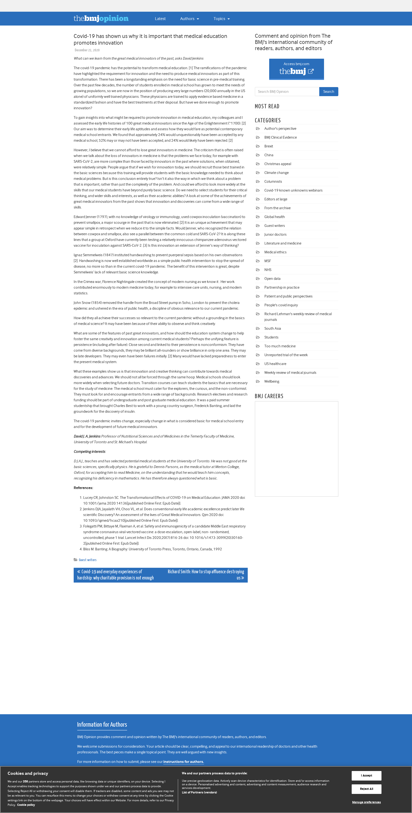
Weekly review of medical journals (290, 372)
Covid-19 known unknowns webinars (293, 190)
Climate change (276, 173)
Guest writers (88, 560)
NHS (267, 270)
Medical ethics (275, 252)
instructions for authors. (183, 762)
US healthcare (275, 364)
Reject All (366, 789)
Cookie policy (26, 805)
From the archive (277, 208)
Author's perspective (280, 128)
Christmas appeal (277, 164)
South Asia (272, 328)
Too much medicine (280, 346)
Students (271, 337)
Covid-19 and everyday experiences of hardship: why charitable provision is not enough (115, 575)
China (268, 155)
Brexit (268, 146)
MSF (267, 261)
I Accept (366, 776)
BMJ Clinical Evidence (280, 137)
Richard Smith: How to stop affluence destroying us (206, 575)
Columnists (273, 181)
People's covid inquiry (281, 305)
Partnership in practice (281, 287)
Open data (272, 278)
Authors (187, 18)
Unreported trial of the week (286, 355)
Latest (160, 18)
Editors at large (275, 199)
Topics (220, 18)
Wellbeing (271, 381)
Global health (274, 217)
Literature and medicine (282, 243)
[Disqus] (161, 645)
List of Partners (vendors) (199, 792)
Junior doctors (275, 234)
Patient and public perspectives (288, 296)
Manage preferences (366, 802)
